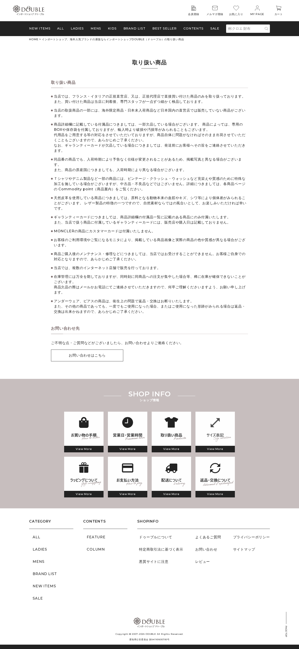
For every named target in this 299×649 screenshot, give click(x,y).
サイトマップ (244, 549)
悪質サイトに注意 (154, 562)
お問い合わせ (206, 549)
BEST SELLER (164, 28)
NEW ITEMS (40, 28)
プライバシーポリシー (251, 537)
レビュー (202, 562)
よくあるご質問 (208, 537)
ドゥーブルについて (155, 537)
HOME (33, 39)
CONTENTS (193, 28)
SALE (214, 28)
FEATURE (96, 537)
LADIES (40, 549)
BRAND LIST (134, 28)
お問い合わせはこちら (87, 355)
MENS (96, 28)
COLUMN (96, 549)
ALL (60, 28)
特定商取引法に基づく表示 (161, 549)
